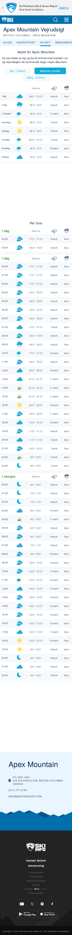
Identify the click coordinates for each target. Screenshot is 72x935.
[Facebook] (52, 904)
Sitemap (36, 884)
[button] (55, 20)
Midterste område (50, 71)
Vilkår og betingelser (36, 880)
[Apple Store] (47, 914)
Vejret (45, 42)
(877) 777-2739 (17, 790)
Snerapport (26, 42)
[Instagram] (42, 904)
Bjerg (36, 77)
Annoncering (36, 865)
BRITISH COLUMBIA (16, 35)
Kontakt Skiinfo (36, 860)
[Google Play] (27, 914)
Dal (17, 71)
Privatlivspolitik (35, 876)
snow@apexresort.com (25, 796)
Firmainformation (35, 872)
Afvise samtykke (36, 893)
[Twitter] (32, 904)
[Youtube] (22, 904)
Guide (7, 42)
